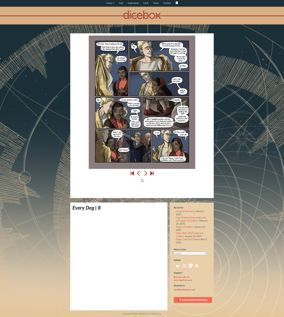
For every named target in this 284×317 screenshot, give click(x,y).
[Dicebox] (142, 15)
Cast (121, 3)
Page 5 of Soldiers (185, 227)
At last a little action (186, 211)
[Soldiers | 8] (152, 173)
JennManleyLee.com (184, 289)
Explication (133, 3)
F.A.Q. (146, 3)
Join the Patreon (183, 280)
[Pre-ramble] (132, 173)
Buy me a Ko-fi (181, 277)
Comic (109, 3)
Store (156, 3)
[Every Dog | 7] (138, 173)
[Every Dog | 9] (142, 102)
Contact (167, 3)
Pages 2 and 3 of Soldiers (188, 239)
